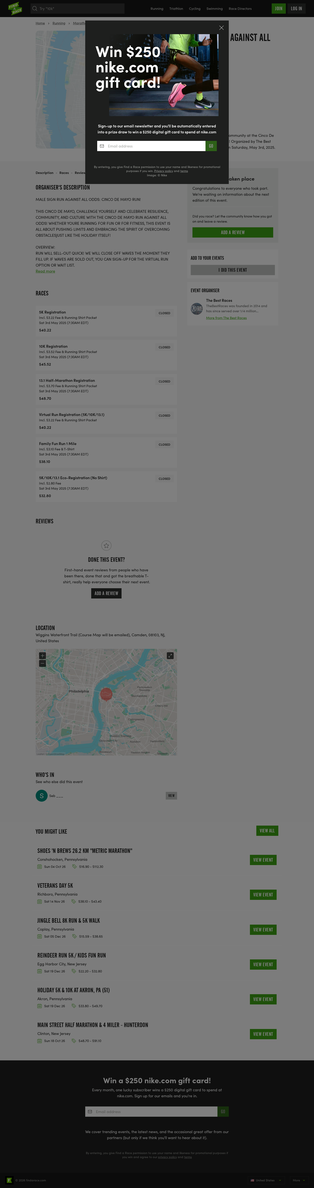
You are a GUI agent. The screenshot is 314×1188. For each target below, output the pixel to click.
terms (184, 171)
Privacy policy (163, 171)
